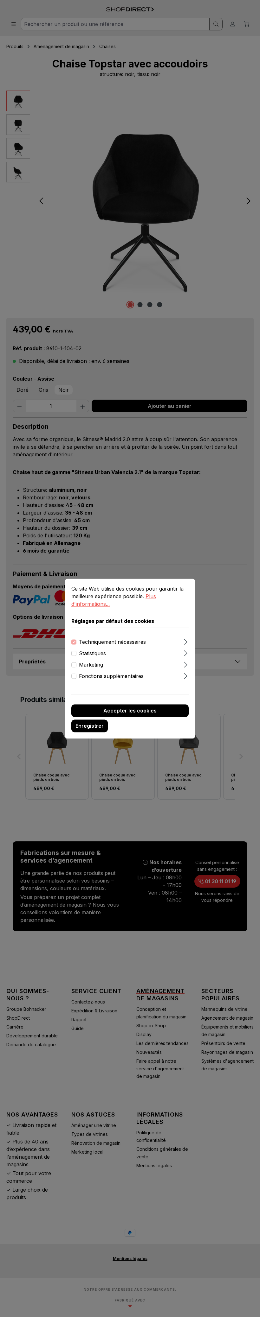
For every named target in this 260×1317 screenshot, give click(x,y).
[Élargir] (186, 641)
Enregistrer (89, 726)
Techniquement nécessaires (112, 642)
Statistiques (92, 653)
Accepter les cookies (130, 710)
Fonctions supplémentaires (111, 676)
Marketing (91, 665)
